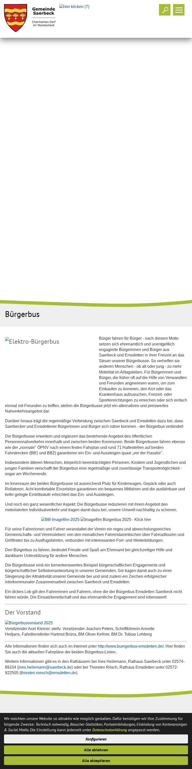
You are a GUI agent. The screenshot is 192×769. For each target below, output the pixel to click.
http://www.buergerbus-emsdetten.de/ (131, 646)
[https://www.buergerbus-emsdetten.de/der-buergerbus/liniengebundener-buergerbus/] (60, 519)
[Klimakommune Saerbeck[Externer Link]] (75, 7)
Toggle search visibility (164, 10)
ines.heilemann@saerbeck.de (45, 667)
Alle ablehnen (96, 749)
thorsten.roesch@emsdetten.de (48, 673)
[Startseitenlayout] (30, 19)
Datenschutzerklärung (109, 729)
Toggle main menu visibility (178, 10)
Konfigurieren (96, 738)
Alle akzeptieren (96, 760)
